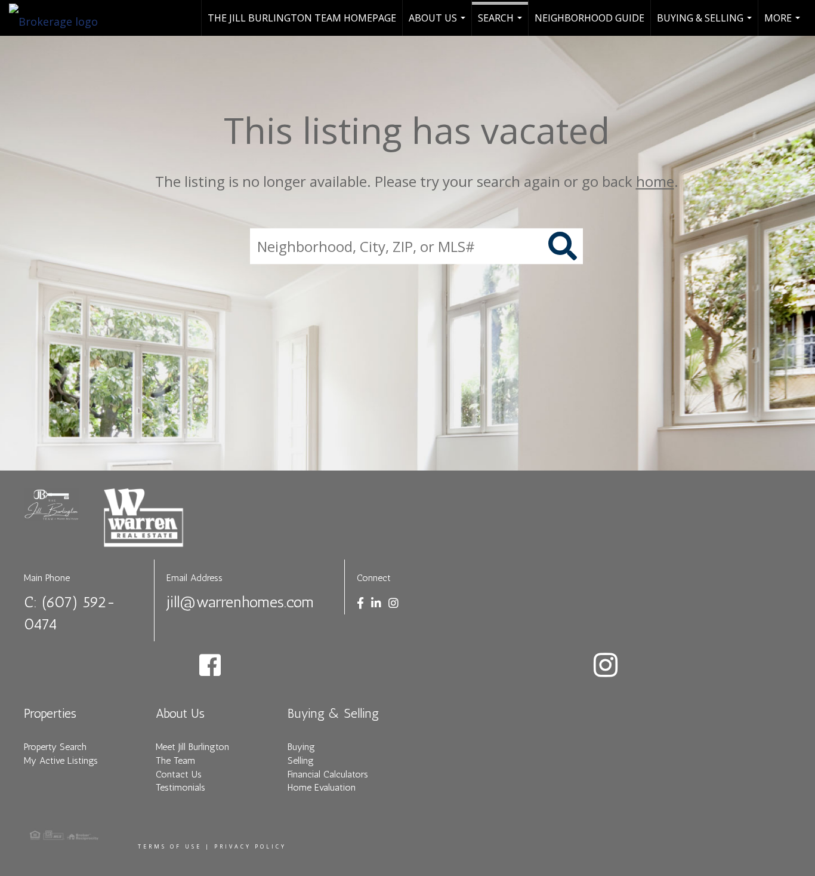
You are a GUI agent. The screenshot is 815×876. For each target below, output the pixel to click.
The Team (175, 760)
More (783, 23)
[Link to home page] (59, 18)
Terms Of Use (170, 846)
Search (501, 23)
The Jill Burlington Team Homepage (302, 17)
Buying (301, 746)
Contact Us (179, 774)
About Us (438, 23)
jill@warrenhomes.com (240, 602)
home (655, 181)
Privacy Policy (250, 846)
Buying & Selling (706, 23)
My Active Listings (61, 760)
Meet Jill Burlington (192, 746)
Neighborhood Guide (589, 17)
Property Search (55, 746)
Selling (301, 760)
